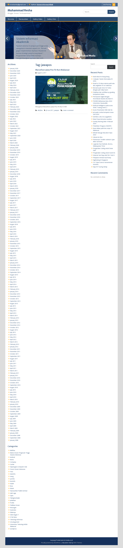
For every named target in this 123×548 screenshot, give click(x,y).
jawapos (56, 110)
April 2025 (13, 78)
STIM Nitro (13, 517)
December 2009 (15, 407)
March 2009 (13, 428)
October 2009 (14, 411)
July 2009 (13, 419)
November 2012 (15, 325)
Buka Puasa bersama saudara (102, 119)
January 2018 (14, 188)
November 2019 (15, 152)
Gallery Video (37, 19)
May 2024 (13, 85)
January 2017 (14, 212)
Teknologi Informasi (16, 519)
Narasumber (23, 19)
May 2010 (13, 395)
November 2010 (15, 380)
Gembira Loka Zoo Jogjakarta (102, 117)
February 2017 (14, 210)
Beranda (11, 19)
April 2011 (13, 368)
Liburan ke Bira (97, 137)
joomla (12, 479)
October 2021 (14, 126)
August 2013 (14, 303)
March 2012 (13, 342)
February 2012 (14, 344)
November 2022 (15, 112)
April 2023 (13, 104)
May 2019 (13, 164)
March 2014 (13, 287)
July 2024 (13, 83)
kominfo (12, 481)
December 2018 (15, 174)
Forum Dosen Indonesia (17, 469)
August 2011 (14, 359)
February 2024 (14, 90)
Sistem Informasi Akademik (27, 40)
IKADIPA (12, 474)
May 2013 (13, 311)
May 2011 (13, 366)
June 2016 (13, 229)
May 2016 (13, 231)
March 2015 (13, 260)
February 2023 (14, 107)
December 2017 (15, 191)
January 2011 (14, 375)
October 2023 (14, 97)
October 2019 (14, 155)
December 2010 (15, 378)
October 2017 (14, 195)
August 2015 (14, 251)
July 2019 (13, 160)
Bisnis (12, 460)
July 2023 (13, 100)
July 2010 (13, 390)
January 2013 (14, 320)
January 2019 (14, 171)
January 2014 (14, 291)
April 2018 (13, 183)
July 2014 (13, 277)
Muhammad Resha (20, 10)
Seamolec (13, 510)
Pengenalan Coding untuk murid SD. (104, 153)
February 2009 (14, 431)
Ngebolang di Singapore (100, 160)
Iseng (11, 476)
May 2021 (13, 133)
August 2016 (14, 224)
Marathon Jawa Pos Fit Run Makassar (52, 70)
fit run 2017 (49, 110)
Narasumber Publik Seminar (18, 491)
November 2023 (15, 95)
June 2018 (13, 181)
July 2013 (13, 306)
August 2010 (14, 387)
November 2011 (15, 351)
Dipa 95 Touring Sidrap (100, 167)
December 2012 (15, 323)
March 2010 (13, 399)
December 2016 (15, 215)
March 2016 (13, 236)
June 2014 (13, 279)
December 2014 (15, 265)
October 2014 (14, 270)
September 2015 (15, 248)
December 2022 (15, 109)
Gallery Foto (51, 19)
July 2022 (13, 119)
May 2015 (13, 255)
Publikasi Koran (15, 505)
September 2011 (15, 356)
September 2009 (15, 414)
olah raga (13, 493)
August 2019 (14, 157)
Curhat (12, 464)
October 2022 (14, 114)
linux (11, 486)
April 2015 (13, 258)
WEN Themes (77, 543)
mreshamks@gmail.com (18, 4)
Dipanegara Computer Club (18, 467)
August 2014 (14, 275)
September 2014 (15, 272)
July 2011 (13, 361)
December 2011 (15, 349)
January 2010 (14, 404)
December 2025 (15, 71)
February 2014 (14, 289)
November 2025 (15, 73)
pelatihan (13, 500)
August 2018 (14, 176)
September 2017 (15, 198)
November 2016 (15, 217)
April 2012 (13, 339)
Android (12, 457)
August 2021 (14, 131)
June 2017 (13, 205)
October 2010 (14, 383)
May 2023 (13, 102)
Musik (12, 488)
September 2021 (15, 128)
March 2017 (13, 207)
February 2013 (14, 318)
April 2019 (13, 167)
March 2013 (13, 315)
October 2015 (14, 246)
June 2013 (13, 308)
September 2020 (15, 136)
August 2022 (14, 116)
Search (93, 64)
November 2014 (15, 267)
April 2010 (13, 397)
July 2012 (13, 332)
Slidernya (13, 512)
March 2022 (13, 124)
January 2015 (14, 263)
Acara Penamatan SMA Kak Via (102, 110)
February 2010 (14, 402)
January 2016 (14, 241)
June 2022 (13, 121)
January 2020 (14, 148)
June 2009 (13, 421)
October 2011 (14, 354)
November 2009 (15, 409)
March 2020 (13, 143)
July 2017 (13, 203)
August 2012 (14, 330)
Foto (11, 471)
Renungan (13, 507)
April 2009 (13, 426)
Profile (12, 503)
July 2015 (13, 253)
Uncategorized (14, 522)
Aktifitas (40, 110)
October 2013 (14, 299)
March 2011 (13, 371)
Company (13, 462)
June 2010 (13, 392)
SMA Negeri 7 (14, 515)
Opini (11, 495)
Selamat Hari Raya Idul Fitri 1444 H (104, 155)
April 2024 (13, 88)
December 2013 (15, 294)
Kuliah (12, 483)
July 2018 (13, 179)
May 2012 (13, 337)
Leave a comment (68, 110)
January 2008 (14, 440)
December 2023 (15, 92)
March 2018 (13, 186)
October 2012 (14, 327)
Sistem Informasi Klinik (45, 4)
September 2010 (15, 385)
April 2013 (13, 313)
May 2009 (13, 423)
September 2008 (15, 438)
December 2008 (15, 435)
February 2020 (14, 145)
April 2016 (13, 234)
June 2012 (13, 335)
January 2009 (14, 433)
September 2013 (15, 301)
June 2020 (13, 138)
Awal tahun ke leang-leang (101, 77)
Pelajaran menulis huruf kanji (102, 157)
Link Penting (107, 4)
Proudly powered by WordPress (51, 543)
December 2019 (15, 150)
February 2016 (14, 239)
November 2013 (15, 296)
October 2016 (14, 219)
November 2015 (15, 243)
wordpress (13, 529)
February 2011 (14, 373)
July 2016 (13, 227)
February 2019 (14, 169)
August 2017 (14, 200)
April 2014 (13, 284)
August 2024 (14, 80)
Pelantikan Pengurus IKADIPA (102, 126)
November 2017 (15, 193)
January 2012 (14, 347)
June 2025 (13, 76)
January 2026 (14, 68)
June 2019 (13, 162)
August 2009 (14, 416)
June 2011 (13, 363)
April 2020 (13, 140)
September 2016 (15, 222)
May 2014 (13, 282)
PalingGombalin (15, 498)
